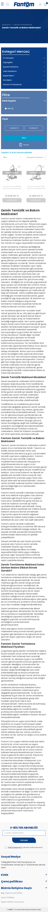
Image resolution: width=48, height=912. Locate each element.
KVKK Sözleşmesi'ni (15, 847)
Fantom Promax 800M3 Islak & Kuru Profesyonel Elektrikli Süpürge (12, 187)
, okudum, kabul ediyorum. (25, 847)
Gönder (24, 840)
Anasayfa (6, 25)
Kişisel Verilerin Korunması (12, 902)
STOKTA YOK (12, 200)
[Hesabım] (40, 5)
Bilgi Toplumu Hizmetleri (11, 893)
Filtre (24, 138)
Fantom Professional (23, 25)
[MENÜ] (2, 5)
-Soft (10, 909)
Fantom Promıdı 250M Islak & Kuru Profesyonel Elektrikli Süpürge (36, 187)
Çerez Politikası (7, 897)
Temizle (26, 145)
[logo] (24, 4)
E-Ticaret (16, 909)
